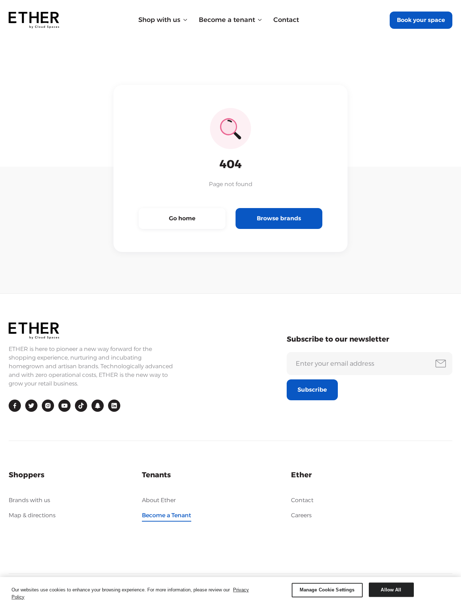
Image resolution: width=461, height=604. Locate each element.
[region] (230, 590)
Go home (182, 218)
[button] (162, 20)
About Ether (159, 500)
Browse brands (279, 218)
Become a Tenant (166, 515)
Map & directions (32, 515)
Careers (301, 515)
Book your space (421, 20)
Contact (286, 20)
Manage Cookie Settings (327, 589)
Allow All (391, 589)
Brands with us (29, 500)
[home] (34, 20)
